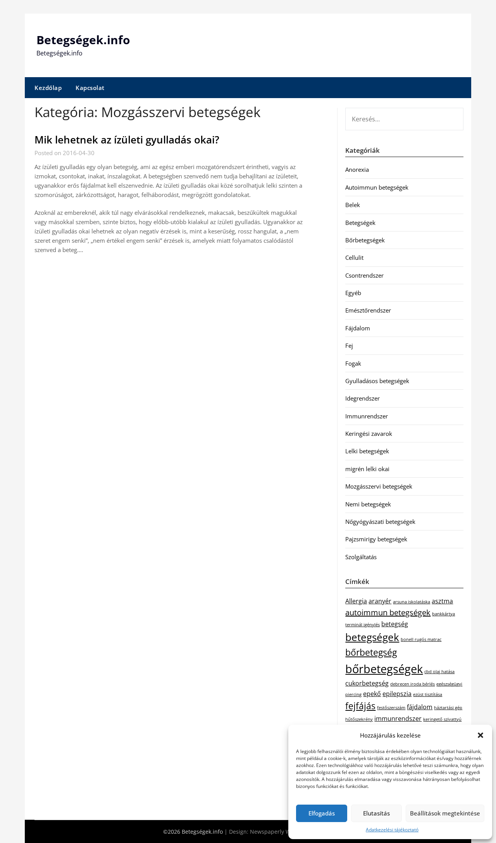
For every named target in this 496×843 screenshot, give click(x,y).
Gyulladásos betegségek (377, 381)
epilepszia (397, 693)
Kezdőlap (48, 88)
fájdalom (419, 707)
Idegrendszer (362, 398)
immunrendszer (398, 718)
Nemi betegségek (368, 504)
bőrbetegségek (384, 669)
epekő (372, 693)
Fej (349, 345)
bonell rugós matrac (421, 639)
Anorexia (357, 169)
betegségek (372, 637)
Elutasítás (376, 813)
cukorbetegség (367, 683)
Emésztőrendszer (368, 310)
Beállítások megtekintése (445, 813)
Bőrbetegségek (365, 240)
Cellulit (354, 257)
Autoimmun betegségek (376, 187)
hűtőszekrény (359, 719)
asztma (442, 601)
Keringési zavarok (368, 433)
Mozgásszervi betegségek (378, 486)
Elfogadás (321, 813)
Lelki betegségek (367, 451)
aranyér (380, 601)
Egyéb (353, 293)
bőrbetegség (371, 652)
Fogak (353, 363)
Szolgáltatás (361, 557)
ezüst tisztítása (427, 694)
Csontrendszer (364, 275)
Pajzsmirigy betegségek (376, 539)
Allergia (356, 601)
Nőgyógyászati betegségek (380, 521)
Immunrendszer (366, 416)
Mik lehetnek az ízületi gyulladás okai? (126, 140)
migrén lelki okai (367, 469)
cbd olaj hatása (439, 671)
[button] (480, 735)
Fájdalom (357, 328)
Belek (352, 205)
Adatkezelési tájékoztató (392, 829)
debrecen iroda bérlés (412, 684)
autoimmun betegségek (388, 612)
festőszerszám (391, 707)
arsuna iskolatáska (411, 602)
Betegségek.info (83, 40)
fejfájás (360, 706)
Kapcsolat (90, 88)
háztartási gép (448, 707)
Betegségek (360, 222)
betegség (394, 624)
